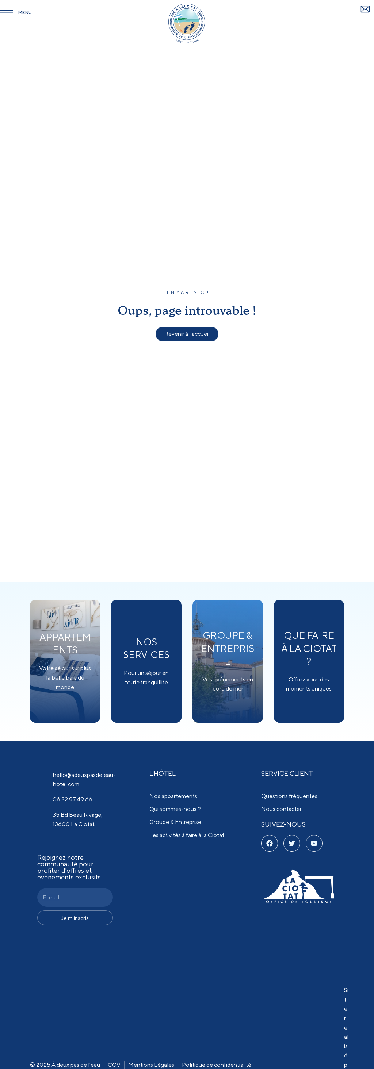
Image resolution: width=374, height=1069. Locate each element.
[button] (187, 334)
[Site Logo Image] (186, 23)
